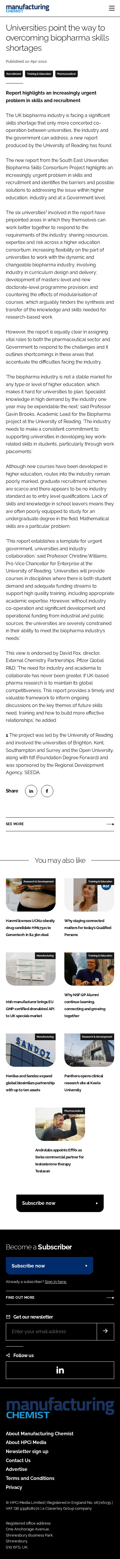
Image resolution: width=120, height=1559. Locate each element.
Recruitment (13, 73)
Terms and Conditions (30, 1478)
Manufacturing (45, 955)
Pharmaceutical (66, 73)
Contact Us (18, 1460)
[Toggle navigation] (111, 8)
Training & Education (39, 73)
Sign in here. (56, 1281)
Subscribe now (38, 1203)
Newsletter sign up (27, 1451)
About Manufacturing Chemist (39, 1433)
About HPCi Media (26, 1442)
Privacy (14, 1487)
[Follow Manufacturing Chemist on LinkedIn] (60, 1372)
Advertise (16, 1469)
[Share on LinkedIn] (31, 791)
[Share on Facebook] (47, 791)
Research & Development (39, 881)
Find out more (20, 1298)
